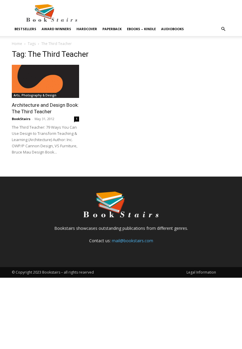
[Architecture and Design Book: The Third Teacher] (45, 81)
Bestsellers (25, 29)
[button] (223, 29)
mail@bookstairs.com (132, 240)
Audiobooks (172, 29)
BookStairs (21, 119)
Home (17, 43)
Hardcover (86, 29)
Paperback (112, 29)
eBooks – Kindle (141, 29)
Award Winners (56, 29)
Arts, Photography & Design (35, 95)
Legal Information (201, 272)
